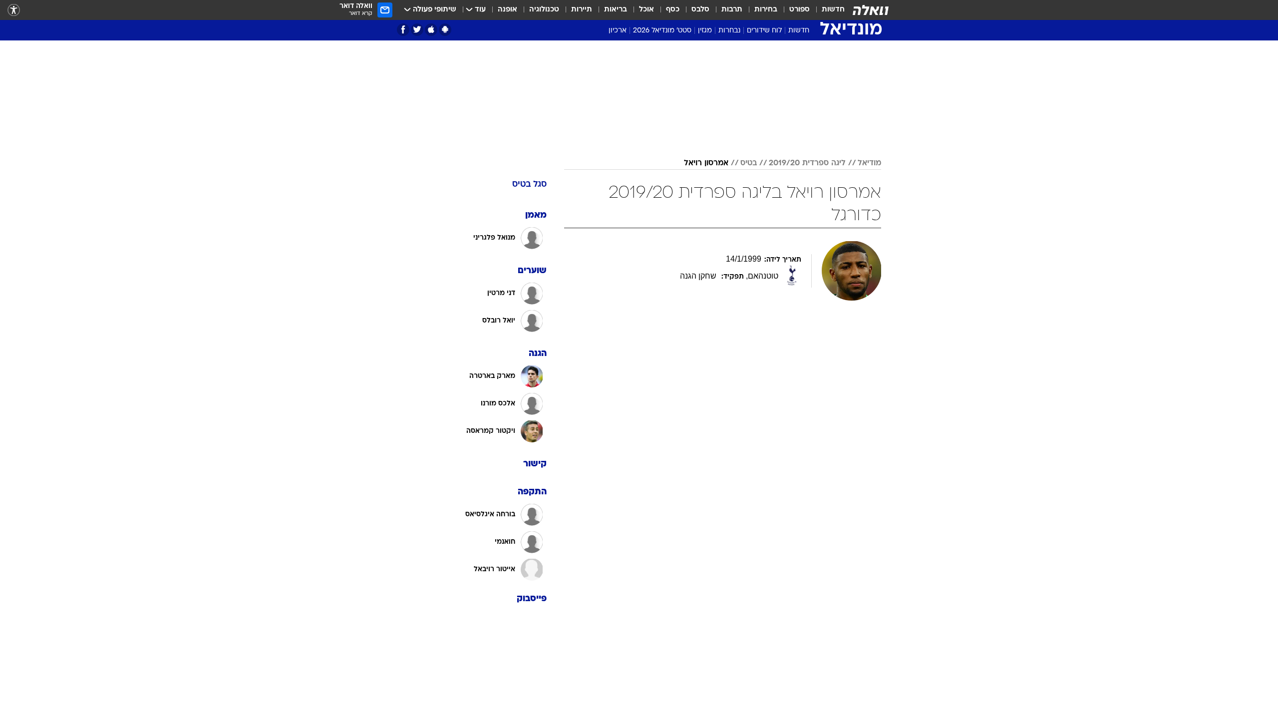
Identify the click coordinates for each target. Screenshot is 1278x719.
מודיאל (869, 163)
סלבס (700, 9)
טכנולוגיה (544, 9)
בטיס (748, 163)
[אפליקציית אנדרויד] (445, 29)
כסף (672, 9)
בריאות (615, 9)
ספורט (799, 9)
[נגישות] (13, 10)
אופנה (507, 9)
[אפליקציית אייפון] (431, 29)
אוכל (646, 9)
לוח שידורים (764, 30)
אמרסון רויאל (706, 163)
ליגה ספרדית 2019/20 (807, 163)
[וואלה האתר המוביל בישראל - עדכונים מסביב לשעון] (871, 10)
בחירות (765, 9)
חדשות (833, 9)
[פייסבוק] (403, 29)
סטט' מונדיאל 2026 (662, 30)
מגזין (705, 30)
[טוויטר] (417, 29)
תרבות (731, 9)
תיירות (581, 9)
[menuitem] (827, 9)
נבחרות (729, 30)
